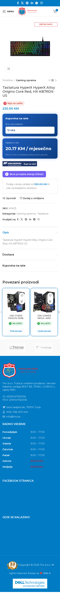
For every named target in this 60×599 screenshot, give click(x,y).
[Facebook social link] (18, 3)
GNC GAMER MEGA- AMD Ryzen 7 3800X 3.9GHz (44, 319)
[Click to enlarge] (8, 69)
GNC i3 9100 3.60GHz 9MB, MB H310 (16, 318)
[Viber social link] (41, 3)
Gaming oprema (26, 80)
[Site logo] (30, 11)
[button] (22, 301)
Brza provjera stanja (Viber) (24, 174)
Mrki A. (47, 573)
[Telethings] (44, 347)
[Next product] (56, 80)
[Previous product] (49, 80)
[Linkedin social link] (32, 3)
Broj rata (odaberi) (14, 124)
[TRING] (16, 347)
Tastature (43, 213)
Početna (7, 80)
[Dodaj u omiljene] (22, 295)
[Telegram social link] (36, 3)
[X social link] (22, 3)
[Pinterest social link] (27, 3)
